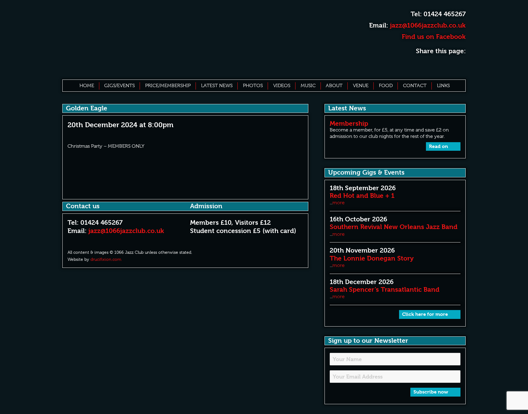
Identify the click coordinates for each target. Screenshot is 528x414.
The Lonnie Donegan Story (372, 258)
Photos (253, 85)
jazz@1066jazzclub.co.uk (428, 25)
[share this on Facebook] (433, 65)
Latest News (217, 85)
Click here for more (425, 314)
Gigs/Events (119, 85)
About (334, 85)
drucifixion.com (105, 259)
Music (308, 85)
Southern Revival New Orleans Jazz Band (393, 227)
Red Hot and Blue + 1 (362, 195)
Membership (349, 123)
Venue (361, 85)
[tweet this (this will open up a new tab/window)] (447, 65)
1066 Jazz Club (156, 39)
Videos (281, 85)
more (338, 202)
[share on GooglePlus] (460, 65)
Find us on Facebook (433, 36)
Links (443, 85)
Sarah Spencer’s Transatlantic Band (384, 289)
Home (86, 85)
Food (386, 85)
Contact (415, 85)
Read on (439, 146)
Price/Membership (168, 85)
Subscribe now (431, 392)
